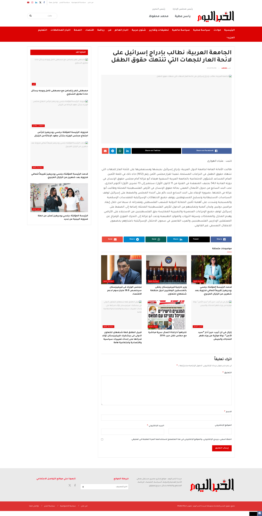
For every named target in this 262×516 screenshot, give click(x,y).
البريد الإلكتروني (155, 425)
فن (109, 30)
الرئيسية (229, 30)
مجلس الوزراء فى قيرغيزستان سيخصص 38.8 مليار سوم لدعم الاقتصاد (124, 290)
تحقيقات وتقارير (159, 30)
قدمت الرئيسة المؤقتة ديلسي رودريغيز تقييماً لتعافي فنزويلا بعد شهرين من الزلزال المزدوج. (213, 290)
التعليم (42, 30)
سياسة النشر (64, 2)
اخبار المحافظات (60, 30)
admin (224, 68)
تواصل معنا (53, 2)
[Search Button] (30, 16)
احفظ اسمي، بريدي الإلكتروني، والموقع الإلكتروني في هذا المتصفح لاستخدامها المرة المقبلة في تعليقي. (181, 439)
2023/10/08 (211, 68)
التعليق (227, 372)
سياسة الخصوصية (79, 2)
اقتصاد (89, 30)
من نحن (90, 2)
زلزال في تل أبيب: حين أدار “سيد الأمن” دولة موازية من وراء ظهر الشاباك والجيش (215, 336)
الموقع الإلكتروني (223, 425)
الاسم (228, 411)
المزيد (231, 38)
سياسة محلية (201, 30)
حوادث (217, 30)
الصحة (78, 30)
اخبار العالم (121, 30)
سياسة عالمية (181, 30)
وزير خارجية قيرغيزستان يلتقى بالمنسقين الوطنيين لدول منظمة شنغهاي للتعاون (168, 290)
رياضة (101, 30)
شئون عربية (139, 30)
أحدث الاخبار (198, 326)
